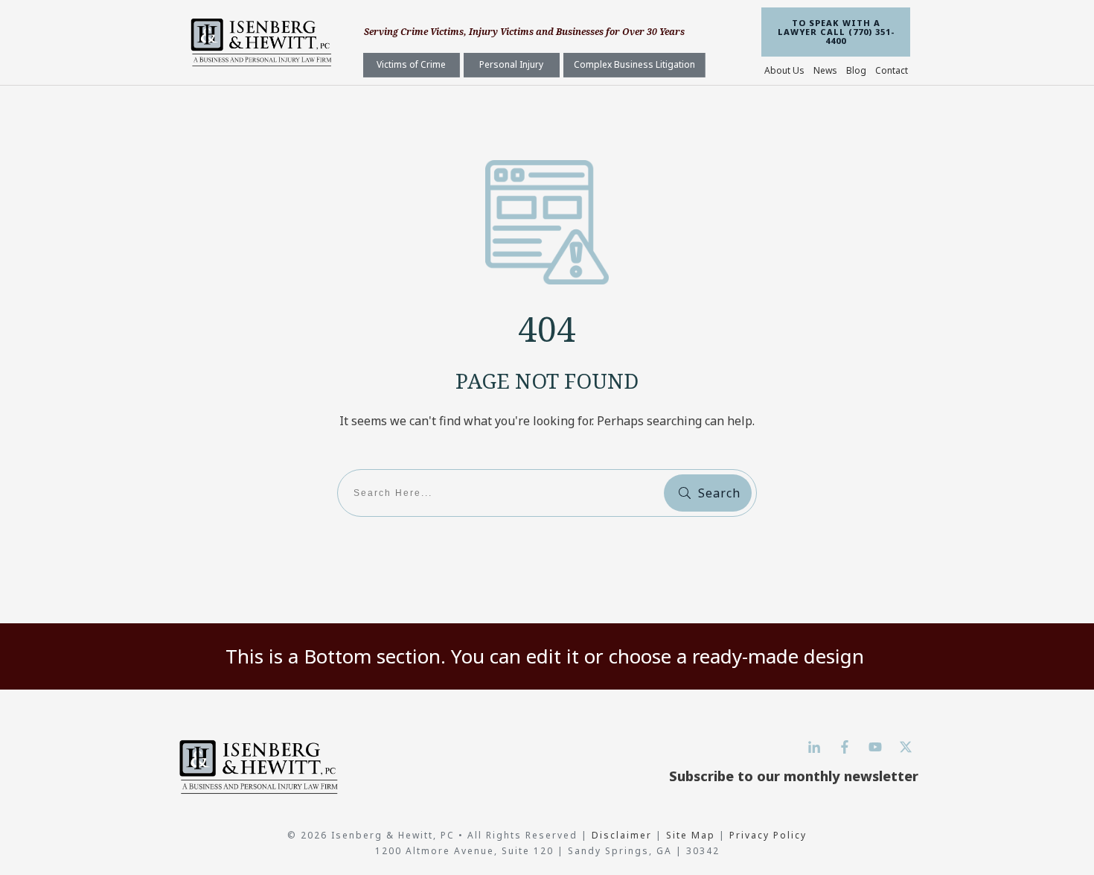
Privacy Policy (768, 835)
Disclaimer (624, 835)
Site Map (690, 835)
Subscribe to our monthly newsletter (793, 776)
